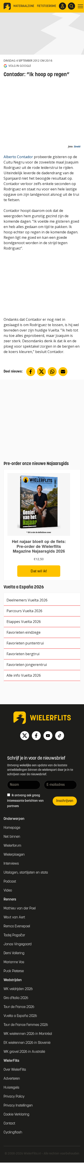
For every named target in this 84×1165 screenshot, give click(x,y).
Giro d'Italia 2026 (16, 998)
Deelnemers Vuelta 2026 (26, 600)
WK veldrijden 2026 (18, 989)
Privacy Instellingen (18, 1105)
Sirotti (77, 146)
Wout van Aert (14, 917)
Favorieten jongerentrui (26, 664)
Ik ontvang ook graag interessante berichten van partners (25, 801)
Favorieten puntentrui (25, 643)
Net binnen (12, 837)
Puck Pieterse (14, 971)
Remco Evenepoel (17, 926)
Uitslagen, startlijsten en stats (26, 872)
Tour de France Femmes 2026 (26, 1025)
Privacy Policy (14, 1096)
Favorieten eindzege (23, 632)
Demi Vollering (14, 953)
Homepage (12, 828)
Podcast (10, 881)
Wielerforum (12, 846)
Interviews (11, 864)
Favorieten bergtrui (22, 653)
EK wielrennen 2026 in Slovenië (27, 1043)
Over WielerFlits (15, 1070)
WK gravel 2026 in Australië (24, 1052)
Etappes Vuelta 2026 (23, 621)
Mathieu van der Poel (20, 908)
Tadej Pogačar (14, 935)
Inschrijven (64, 801)
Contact (9, 1123)
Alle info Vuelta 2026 (23, 675)
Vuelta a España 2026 (20, 1016)
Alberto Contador (18, 156)
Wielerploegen (14, 855)
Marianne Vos (14, 962)
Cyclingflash (13, 1132)
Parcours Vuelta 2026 (24, 610)
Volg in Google (20, 66)
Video (8, 890)
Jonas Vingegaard (18, 944)
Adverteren (12, 1079)
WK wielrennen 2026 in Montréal (28, 1034)
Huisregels (11, 1088)
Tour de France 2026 (19, 1007)
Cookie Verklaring (16, 1114)
